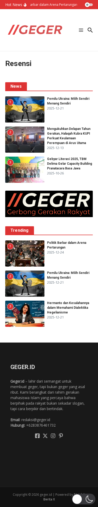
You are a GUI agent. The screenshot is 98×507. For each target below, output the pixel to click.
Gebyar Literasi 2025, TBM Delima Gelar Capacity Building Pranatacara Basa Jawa (69, 163)
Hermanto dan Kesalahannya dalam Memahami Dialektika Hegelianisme (68, 307)
